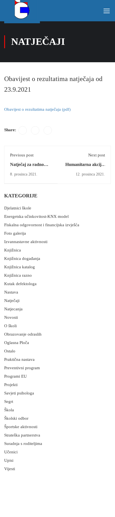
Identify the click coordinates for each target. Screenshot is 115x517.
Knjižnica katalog (19, 267)
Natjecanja (13, 309)
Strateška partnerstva (22, 435)
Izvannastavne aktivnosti (25, 241)
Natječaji (12, 300)
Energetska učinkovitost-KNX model (36, 216)
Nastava (11, 292)
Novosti (11, 317)
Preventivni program (22, 368)
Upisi (8, 460)
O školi (10, 326)
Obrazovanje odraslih (23, 334)
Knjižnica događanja (22, 258)
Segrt (8, 401)
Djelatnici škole (17, 208)
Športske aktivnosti (20, 426)
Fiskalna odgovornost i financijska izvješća (41, 225)
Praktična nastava (19, 359)
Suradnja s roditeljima (23, 443)
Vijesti (9, 469)
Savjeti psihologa (19, 393)
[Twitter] (35, 130)
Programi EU (15, 376)
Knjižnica (12, 250)
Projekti (11, 384)
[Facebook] (22, 130)
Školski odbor (16, 418)
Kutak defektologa (20, 283)
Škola (9, 410)
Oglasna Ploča (16, 342)
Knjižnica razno (18, 275)
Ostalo (9, 351)
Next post (96, 155)
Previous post (21, 155)
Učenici (11, 452)
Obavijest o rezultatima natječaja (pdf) (37, 109)
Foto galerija (15, 233)
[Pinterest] (48, 130)
